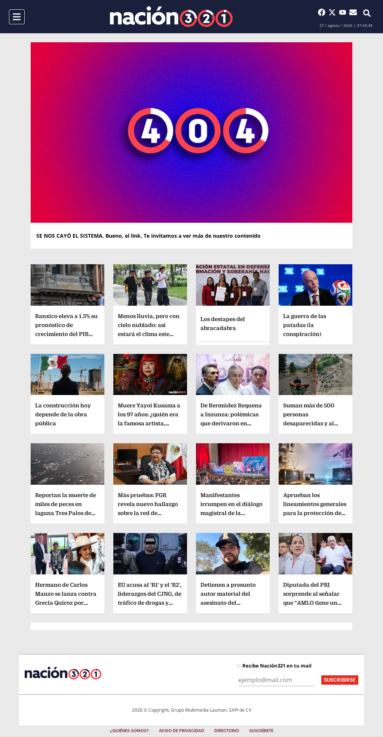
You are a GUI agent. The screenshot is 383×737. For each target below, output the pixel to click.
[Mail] (353, 12)
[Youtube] (344, 12)
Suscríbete (261, 731)
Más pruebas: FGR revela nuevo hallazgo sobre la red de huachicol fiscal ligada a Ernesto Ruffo (149, 513)
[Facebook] (323, 12)
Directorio (226, 731)
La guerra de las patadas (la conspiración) (304, 325)
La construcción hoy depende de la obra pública (63, 414)
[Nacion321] (171, 16)
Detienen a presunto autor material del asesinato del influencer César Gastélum (228, 603)
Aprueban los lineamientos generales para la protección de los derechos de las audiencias (314, 513)
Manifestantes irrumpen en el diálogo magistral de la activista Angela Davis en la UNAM (231, 513)
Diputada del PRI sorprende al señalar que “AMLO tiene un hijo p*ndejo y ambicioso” (311, 603)
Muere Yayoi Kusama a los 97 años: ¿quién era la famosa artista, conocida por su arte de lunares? (150, 423)
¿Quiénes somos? (129, 731)
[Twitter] (333, 12)
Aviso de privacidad (181, 731)
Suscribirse (340, 680)
